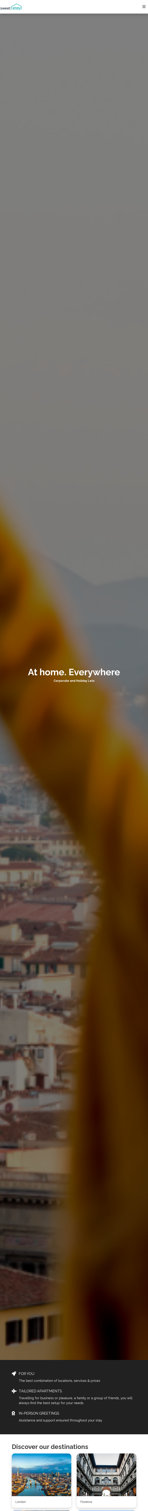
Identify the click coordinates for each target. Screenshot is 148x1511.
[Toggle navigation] (144, 6)
